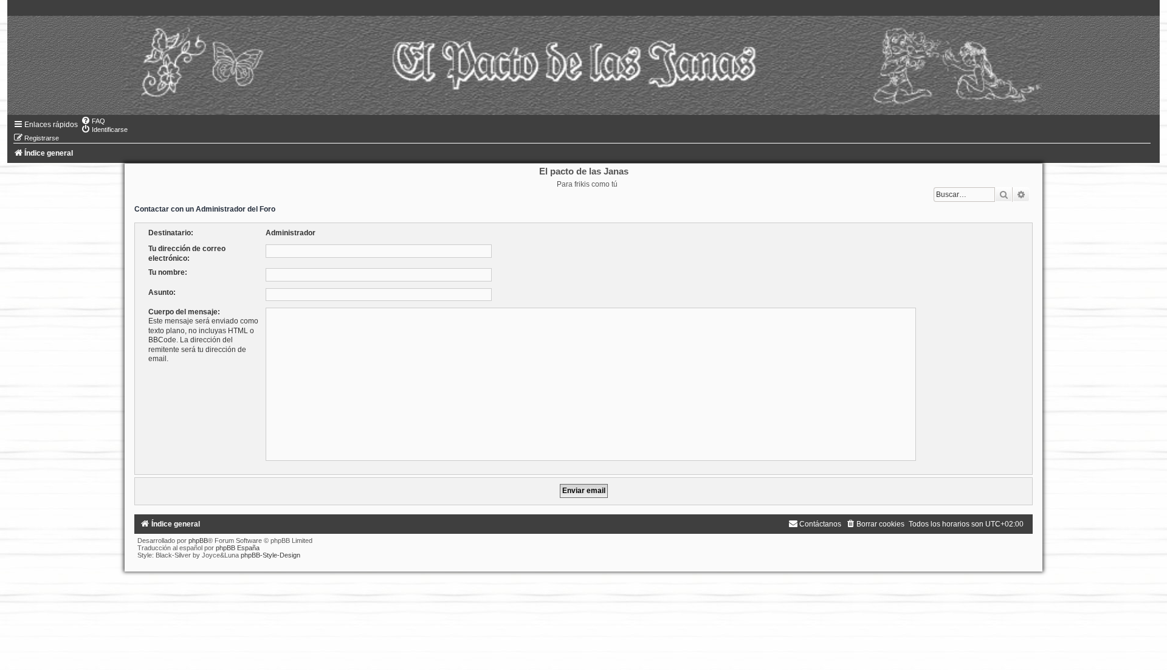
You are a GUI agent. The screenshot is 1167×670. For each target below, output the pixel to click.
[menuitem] (93, 121)
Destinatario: (170, 233)
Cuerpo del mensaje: (184, 312)
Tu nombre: (167, 272)
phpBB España (238, 547)
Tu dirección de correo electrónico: (186, 253)
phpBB (198, 540)
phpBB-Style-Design (270, 555)
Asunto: (162, 292)
